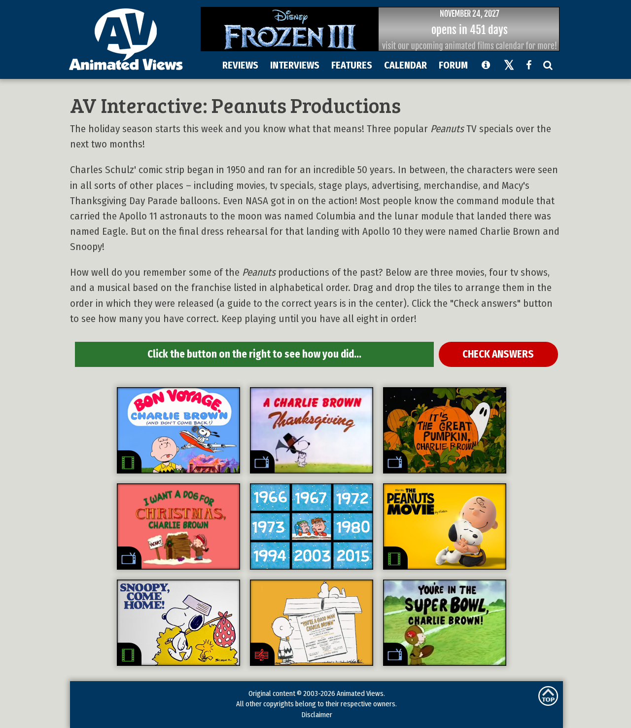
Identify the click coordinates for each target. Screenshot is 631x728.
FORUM (453, 65)
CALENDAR (405, 65)
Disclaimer (316, 714)
